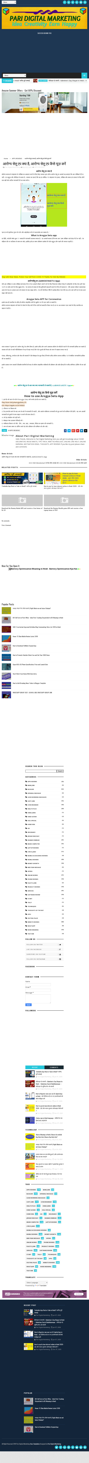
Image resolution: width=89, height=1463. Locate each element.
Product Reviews (34, 887)
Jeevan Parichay (33, 836)
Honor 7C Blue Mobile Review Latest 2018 (25, 636)
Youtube (31, 934)
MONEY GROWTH (33, 863)
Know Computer (34, 844)
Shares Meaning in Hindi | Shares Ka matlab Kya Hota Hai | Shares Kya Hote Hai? (49, 1135)
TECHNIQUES (32, 906)
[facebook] (64, 2)
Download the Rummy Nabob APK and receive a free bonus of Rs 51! (22, 509)
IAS (29, 828)
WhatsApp (31, 926)
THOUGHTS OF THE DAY (36, 910)
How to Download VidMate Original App (24, 645)
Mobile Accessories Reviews (38, 856)
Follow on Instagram (36, 959)
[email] (81, 2)
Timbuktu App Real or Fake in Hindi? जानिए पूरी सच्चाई (19, 486)
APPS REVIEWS (39, 167)
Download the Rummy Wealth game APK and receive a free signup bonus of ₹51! (63, 509)
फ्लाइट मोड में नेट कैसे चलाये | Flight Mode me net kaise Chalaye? (32, 608)
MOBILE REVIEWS (33, 859)
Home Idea (31, 824)
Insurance (31, 832)
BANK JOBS (31, 785)
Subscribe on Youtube (36, 954)
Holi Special (32, 820)
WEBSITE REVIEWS (33, 922)
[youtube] (68, 2)
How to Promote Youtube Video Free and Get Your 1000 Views (31, 655)
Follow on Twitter (35, 944)
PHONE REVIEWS (33, 879)
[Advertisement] (44, 54)
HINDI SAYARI (24, 80)
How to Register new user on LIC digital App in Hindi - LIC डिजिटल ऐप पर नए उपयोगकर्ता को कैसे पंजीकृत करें (49, 1096)
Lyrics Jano (32, 852)
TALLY (30, 902)
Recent (35, 1067)
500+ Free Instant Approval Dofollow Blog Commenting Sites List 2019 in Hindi (37, 627)
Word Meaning (33, 930)
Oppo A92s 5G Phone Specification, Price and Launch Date (30, 664)
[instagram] (68, 1447)
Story (30, 899)
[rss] (73, 1447)
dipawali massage (34, 793)
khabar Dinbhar (34, 840)
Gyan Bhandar (33, 805)
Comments (54, 1067)
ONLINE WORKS (33, 875)
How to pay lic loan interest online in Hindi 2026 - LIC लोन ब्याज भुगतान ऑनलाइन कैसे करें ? (63, 487)
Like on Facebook (34, 949)
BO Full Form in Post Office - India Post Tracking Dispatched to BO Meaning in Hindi (38, 617)
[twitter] (73, 2)
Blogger (31, 789)
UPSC (29, 914)
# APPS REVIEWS (14, 430)
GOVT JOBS (31, 801)
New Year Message (34, 867)
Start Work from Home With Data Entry (25, 674)
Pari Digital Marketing (54, 1444)
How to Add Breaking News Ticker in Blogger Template (29, 683)
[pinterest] (85, 2)
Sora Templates (35, 1444)
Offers (30, 871)
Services (31, 891)
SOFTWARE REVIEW (34, 895)
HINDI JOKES (32, 813)
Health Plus (32, 809)
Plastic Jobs (32, 883)
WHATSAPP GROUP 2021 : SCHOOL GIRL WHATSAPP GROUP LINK (32, 692)
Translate (42, 1285)
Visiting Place (33, 918)
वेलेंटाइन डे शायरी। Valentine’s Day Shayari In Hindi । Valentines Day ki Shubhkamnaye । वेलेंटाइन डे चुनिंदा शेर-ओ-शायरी (49, 1083)
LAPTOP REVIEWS (33, 848)
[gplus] (77, 2)
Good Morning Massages (37, 797)
